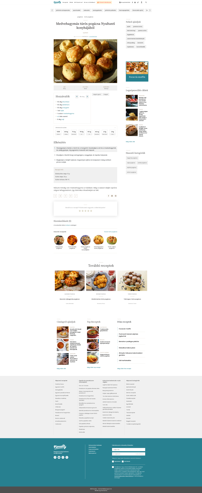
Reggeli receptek (131, 421)
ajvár (128, 26)
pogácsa (80, 17)
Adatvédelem (92, 447)
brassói (102, 340)
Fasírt (56, 401)
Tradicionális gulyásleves (104, 329)
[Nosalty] (57, 2)
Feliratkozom (140, 454)
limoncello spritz (138, 10)
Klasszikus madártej (60, 398)
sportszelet (76, 10)
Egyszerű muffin (59, 387)
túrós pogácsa (88, 17)
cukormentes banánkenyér (135, 39)
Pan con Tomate (83, 385)
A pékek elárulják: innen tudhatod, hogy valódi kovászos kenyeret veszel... (143, 131)
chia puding (131, 43)
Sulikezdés (141, 95)
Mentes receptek (131, 392)
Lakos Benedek (70, 303)
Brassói (57, 415)
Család (141, 109)
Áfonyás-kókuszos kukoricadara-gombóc (131, 354)
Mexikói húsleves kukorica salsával (112, 420)
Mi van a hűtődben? (89, 2)
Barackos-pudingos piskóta (129, 341)
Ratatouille (82, 432)
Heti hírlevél (127, 461)
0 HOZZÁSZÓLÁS (93, 36)
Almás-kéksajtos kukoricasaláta (111, 423)
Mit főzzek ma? (78, 2)
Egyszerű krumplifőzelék (61, 395)
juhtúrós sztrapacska (63, 10)
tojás (62, 111)
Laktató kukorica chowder (110, 402)
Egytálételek (129, 404)
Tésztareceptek (130, 412)
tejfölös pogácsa (131, 167)
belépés (68, 225)
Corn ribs (105, 405)
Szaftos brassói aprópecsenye (105, 342)
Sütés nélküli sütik (131, 395)
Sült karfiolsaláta (125, 360)
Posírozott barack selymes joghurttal (128, 335)
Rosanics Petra (101, 303)
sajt (63, 119)
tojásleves (130, 47)
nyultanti (85, 33)
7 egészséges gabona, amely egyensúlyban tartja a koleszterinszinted (143, 116)
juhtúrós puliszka (110, 10)
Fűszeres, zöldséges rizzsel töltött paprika (88, 414)
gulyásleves (103, 327)
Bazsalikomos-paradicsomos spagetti (87, 404)
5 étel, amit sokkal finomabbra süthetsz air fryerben (73, 359)
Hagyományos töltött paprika (105, 355)
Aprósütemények (131, 387)
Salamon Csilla (132, 303)
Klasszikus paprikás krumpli (86, 418)
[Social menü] (135, 2)
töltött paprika (104, 352)
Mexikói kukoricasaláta (109, 426)
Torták (128, 410)
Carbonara (58, 424)
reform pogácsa (131, 172)
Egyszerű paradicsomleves (62, 392)
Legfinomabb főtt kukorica (110, 385)
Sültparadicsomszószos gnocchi (88, 407)
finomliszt (65, 102)
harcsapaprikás (124, 10)
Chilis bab (58, 407)
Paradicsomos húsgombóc (62, 412)
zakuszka (87, 10)
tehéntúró (65, 105)
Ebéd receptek (130, 384)
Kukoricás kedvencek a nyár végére (112, 381)
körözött (140, 43)
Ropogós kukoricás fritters (110, 387)
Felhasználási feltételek (95, 445)
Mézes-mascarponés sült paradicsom (86, 392)
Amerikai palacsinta (60, 421)
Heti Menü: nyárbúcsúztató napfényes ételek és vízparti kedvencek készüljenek (75, 345)
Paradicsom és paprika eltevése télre (89, 388)
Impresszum (92, 451)
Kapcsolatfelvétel (93, 449)
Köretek (128, 418)
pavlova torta (137, 26)
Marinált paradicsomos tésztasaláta (89, 410)
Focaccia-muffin (125, 329)
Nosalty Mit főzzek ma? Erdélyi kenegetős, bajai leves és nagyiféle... (75, 332)
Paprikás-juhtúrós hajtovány (86, 426)
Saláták (128, 415)
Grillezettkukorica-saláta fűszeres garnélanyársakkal (112, 408)
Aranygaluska (59, 390)
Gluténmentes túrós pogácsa (100, 299)
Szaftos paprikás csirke (85, 421)
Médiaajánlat (92, 453)
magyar (106, 94)
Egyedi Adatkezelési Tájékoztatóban (123, 476)
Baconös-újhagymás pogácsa (70, 299)
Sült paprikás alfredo (84, 423)
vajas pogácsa (131, 163)
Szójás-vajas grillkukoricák (110, 393)
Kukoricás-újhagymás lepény (111, 412)
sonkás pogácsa (142, 163)
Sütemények (129, 390)
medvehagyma (68, 113)
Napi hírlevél (117, 461)
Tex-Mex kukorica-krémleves (111, 396)
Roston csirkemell (60, 418)
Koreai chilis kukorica (108, 399)
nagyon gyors (97, 94)
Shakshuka (82, 429)
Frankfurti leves (59, 384)
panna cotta (142, 30)
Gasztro (72, 327)
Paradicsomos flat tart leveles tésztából (87, 399)
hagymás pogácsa (132, 158)
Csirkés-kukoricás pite (109, 418)
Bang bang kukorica (108, 390)
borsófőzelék (141, 47)
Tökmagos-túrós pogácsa (132, 299)
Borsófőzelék (58, 404)
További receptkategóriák (133, 424)
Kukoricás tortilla (107, 415)
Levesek (128, 407)
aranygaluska (97, 10)
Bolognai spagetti (60, 410)
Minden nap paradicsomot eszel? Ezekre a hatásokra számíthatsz (143, 101)
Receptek (65, 2)
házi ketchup (131, 30)
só (58, 116)
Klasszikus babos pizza (127, 348)
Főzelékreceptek (130, 398)
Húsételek (129, 401)
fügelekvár (130, 35)
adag (83, 96)
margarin (65, 108)
